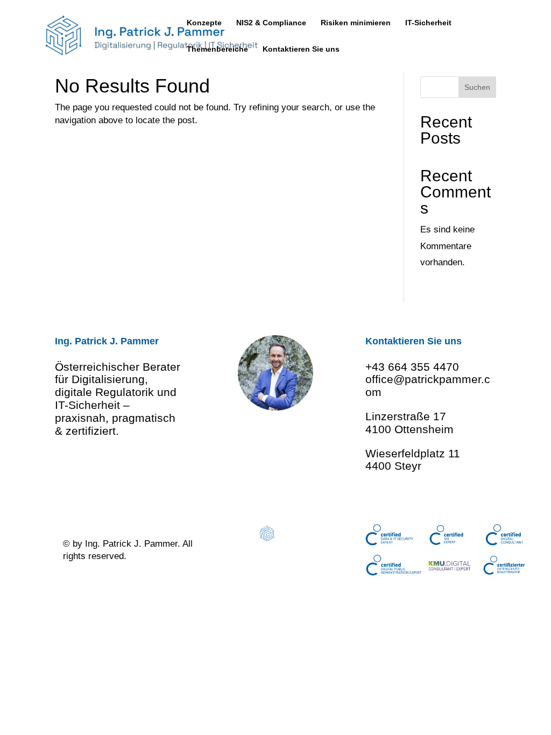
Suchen (477, 87)
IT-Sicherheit (428, 23)
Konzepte (204, 23)
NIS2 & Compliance (271, 23)
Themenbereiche (217, 49)
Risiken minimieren (356, 23)
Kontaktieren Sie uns (301, 49)
